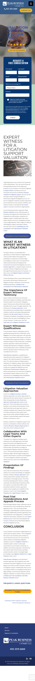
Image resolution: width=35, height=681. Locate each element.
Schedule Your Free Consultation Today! (17, 591)
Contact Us (26, 10)
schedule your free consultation (12, 575)
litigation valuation (21, 541)
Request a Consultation (11, 633)
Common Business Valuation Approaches (15, 426)
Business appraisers (20, 474)
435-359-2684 (11, 9)
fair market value (16, 314)
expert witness (9, 190)
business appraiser (8, 267)
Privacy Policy (23, 663)
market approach (15, 402)
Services (7, 630)
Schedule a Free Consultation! (17, 236)
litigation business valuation (18, 394)
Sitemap (15, 663)
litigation (6, 335)
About (6, 627)
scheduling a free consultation (21, 375)
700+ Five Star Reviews (17, 50)
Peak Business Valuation (21, 228)
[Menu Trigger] (31, 3)
